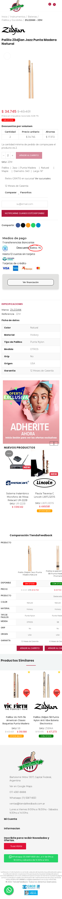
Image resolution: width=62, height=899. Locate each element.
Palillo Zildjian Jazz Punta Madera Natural (30, 573)
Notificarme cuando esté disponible (25, 213)
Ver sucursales (43, 178)
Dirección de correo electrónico (28, 225)
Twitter (23, 225)
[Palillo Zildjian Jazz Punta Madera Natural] (30, 558)
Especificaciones (12, 304)
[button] (5, 78)
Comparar (11, 192)
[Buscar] (43, 6)
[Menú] (3, 6)
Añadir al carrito (29, 155)
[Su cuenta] (58, 5)
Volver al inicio (54, 29)
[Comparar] (47, 6)
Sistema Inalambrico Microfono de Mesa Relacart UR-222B (17, 497)
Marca (5, 309)
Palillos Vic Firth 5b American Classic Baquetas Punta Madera (16, 720)
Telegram (38, 225)
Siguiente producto (58, 29)
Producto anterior (50, 29)
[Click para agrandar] (7, 56)
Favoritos (25, 192)
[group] (16, 684)
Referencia (8, 314)
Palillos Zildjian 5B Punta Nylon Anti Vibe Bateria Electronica (46, 720)
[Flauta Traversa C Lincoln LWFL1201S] (44, 462)
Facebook (18, 225)
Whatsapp (33, 225)
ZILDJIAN (15, 309)
